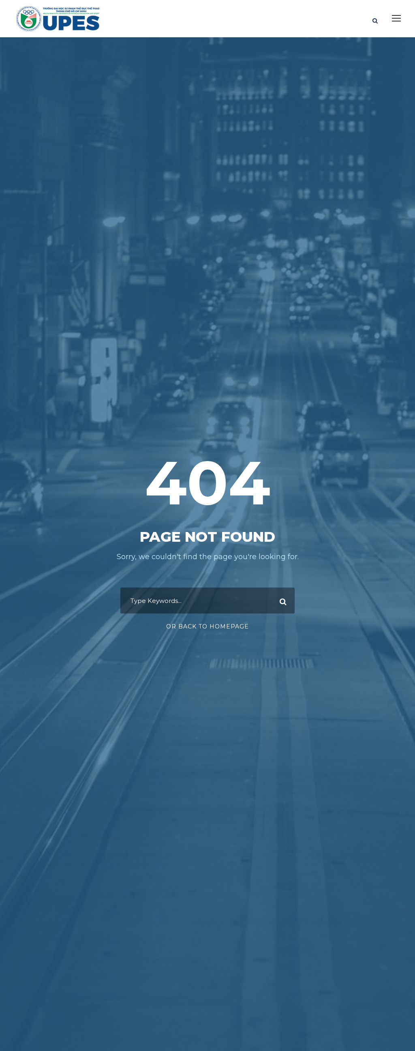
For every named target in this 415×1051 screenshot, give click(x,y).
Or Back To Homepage (207, 626)
